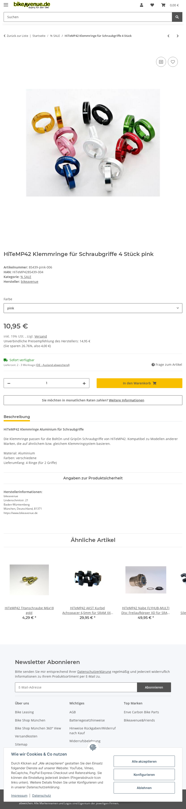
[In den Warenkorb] (7, 50)
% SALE (25, 277)
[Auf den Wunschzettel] (173, 62)
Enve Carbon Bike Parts (141, 712)
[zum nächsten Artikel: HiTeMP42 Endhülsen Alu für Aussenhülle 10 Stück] (177, 36)
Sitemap (21, 744)
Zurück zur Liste (17, 36)
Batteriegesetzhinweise (87, 720)
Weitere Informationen (126, 400)
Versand (40, 336)
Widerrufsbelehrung (84, 741)
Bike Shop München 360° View (38, 728)
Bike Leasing (24, 712)
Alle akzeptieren (144, 761)
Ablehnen (144, 788)
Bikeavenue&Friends (139, 720)
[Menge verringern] (9, 383)
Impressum (19, 795)
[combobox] (93, 308)
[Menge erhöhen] (84, 383)
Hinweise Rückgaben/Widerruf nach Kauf (92, 730)
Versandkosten (26, 736)
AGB (72, 712)
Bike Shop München (30, 720)
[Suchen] (177, 17)
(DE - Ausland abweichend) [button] (53, 365)
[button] (141, 5)
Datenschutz (41, 795)
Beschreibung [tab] (17, 417)
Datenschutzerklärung (94, 671)
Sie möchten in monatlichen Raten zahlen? (93, 400)
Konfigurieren (144, 774)
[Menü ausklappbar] (6, 3)
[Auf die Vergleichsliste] (161, 62)
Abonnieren (154, 687)
